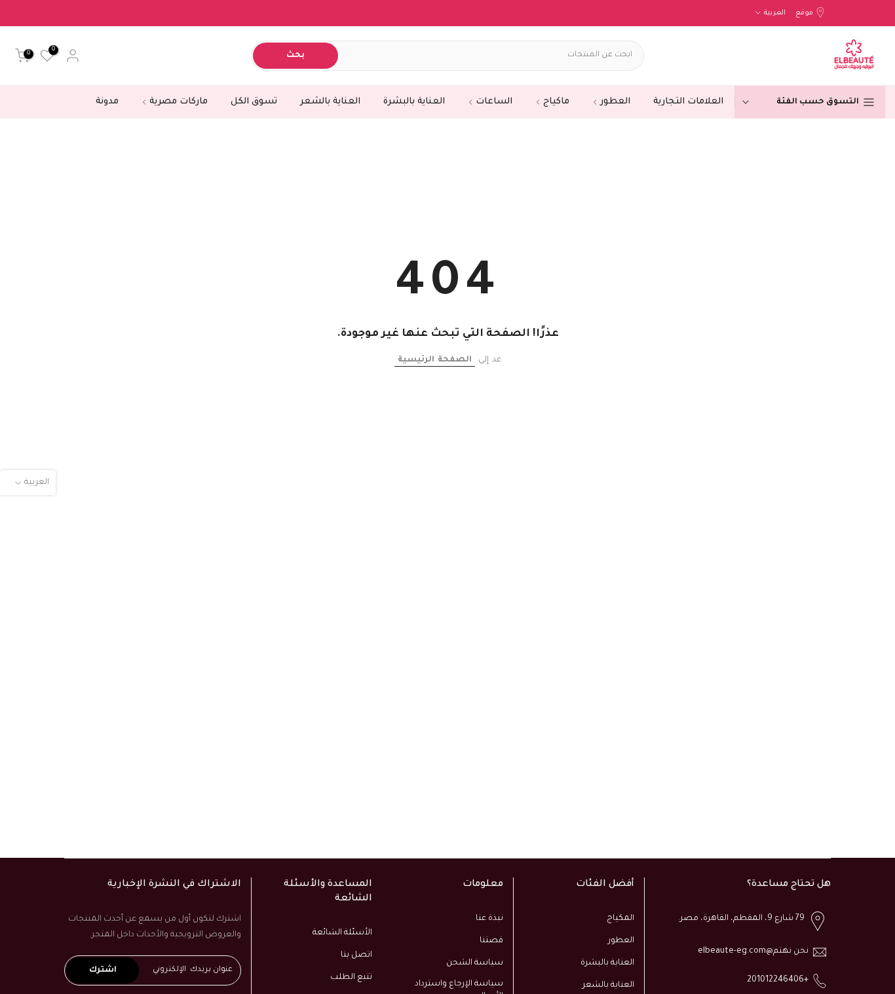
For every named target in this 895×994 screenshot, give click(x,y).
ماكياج (556, 102)
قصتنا (491, 941)
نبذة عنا (489, 918)
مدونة (107, 102)
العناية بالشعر (330, 102)
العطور (615, 102)
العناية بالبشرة (414, 102)
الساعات (494, 102)
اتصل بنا (356, 955)
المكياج (620, 918)
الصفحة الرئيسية (435, 360)
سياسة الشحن (474, 963)
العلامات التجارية (688, 102)
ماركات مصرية (178, 102)
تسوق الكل (254, 102)
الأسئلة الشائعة (342, 933)
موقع (804, 13)
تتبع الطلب (351, 977)
